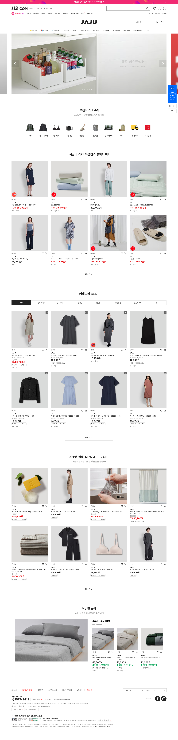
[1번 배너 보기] (82, 89)
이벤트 (43, 13)
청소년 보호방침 (52, 690)
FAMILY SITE (151, 690)
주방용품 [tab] (106, 30)
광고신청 (89, 690)
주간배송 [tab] (66, 30)
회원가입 (157, 13)
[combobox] (145, 22)
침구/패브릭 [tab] (137, 30)
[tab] (21, 302)
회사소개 (14, 690)
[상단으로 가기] (172, 110)
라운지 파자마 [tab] (84, 30)
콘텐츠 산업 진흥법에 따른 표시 (101, 726)
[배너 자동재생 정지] (95, 90)
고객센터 (164, 13)
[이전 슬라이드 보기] (169, 100)
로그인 (151, 13)
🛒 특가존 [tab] (55, 30)
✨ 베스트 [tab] (33, 30)
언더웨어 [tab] (96, 30)
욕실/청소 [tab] (116, 30)
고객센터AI (48, 699)
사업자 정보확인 (17, 709)
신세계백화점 (48, 9)
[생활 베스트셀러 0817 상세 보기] (89, 64)
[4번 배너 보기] (89, 89)
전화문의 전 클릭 (36, 699)
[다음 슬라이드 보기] (175, 100)
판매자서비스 (129, 690)
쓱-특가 (36, 13)
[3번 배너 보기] (87, 89)
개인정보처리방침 (27, 690)
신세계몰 (39, 9)
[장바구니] (164, 8)
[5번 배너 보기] (91, 89)
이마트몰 (32, 9)
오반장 (29, 13)
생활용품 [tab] (127, 30)
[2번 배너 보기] (84, 89)
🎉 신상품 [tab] (44, 30)
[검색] (147, 8)
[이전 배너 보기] (15, 63)
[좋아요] (154, 8)
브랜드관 (57, 13)
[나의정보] (159, 8)
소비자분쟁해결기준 (30, 709)
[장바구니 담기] (46, 199)
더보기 (87, 274)
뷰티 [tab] (147, 30)
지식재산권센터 (67, 690)
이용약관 (40, 690)
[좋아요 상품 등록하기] (163, 22)
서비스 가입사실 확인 (104, 720)
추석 (82, 13)
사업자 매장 (75, 13)
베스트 (50, 13)
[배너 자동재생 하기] (172, 100)
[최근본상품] (169, 105)
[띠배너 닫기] (165, 1)
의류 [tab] (74, 30)
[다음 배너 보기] (162, 63)
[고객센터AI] (174, 105)
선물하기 (66, 13)
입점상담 (79, 690)
